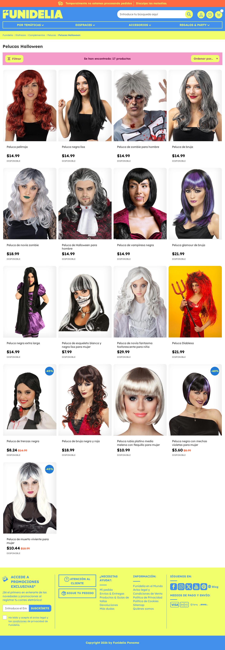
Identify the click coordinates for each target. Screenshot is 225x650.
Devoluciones (109, 605)
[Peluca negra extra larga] (29, 302)
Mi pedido (106, 589)
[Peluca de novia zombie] (29, 204)
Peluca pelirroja (17, 147)
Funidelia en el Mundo (148, 586)
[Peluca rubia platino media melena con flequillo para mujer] (140, 400)
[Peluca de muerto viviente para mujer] (29, 498)
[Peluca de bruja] (195, 106)
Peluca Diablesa (183, 343)
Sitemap (138, 605)
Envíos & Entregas (112, 593)
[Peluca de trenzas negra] (29, 400)
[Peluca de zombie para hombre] (140, 106)
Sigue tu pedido (80, 593)
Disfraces (83, 25)
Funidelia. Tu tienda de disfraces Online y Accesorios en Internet (33, 14)
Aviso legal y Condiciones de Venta (147, 591)
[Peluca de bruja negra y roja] (85, 400)
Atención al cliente (79, 581)
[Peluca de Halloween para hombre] (85, 204)
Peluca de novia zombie (23, 245)
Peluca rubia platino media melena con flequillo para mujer (138, 443)
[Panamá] (173, 587)
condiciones (20, 621)
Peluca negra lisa (73, 147)
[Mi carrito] (218, 14)
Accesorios (138, 25)
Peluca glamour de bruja (188, 245)
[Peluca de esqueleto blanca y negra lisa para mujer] (85, 302)
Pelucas (51, 35)
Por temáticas (29, 25)
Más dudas (107, 608)
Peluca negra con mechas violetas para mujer (189, 443)
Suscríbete (40, 608)
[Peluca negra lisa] (85, 106)
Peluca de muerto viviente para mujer (28, 541)
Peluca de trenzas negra (23, 441)
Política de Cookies (146, 601)
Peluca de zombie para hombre (138, 147)
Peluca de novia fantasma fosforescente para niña (134, 345)
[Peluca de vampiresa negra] (140, 204)
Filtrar (16, 59)
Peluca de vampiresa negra (135, 245)
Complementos (36, 35)
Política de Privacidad (147, 597)
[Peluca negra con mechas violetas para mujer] (195, 400)
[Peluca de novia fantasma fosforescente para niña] (140, 302)
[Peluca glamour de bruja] (195, 204)
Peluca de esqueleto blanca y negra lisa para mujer (81, 345)
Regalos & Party (193, 25)
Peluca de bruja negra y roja (81, 441)
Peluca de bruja (182, 147)
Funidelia (8, 35)
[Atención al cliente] (210, 14)
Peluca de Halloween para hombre (79, 246)
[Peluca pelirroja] (29, 106)
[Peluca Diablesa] (195, 302)
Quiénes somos (143, 608)
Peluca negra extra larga (23, 343)
